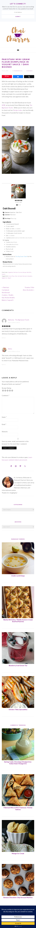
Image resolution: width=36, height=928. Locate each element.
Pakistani (24, 276)
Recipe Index (17, 110)
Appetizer (10, 272)
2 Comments (29, 70)
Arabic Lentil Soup (18, 576)
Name (4, 417)
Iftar (16, 276)
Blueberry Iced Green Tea (18, 665)
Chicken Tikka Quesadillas (18, 709)
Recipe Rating (6, 388)
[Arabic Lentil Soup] (18, 573)
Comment (6, 395)
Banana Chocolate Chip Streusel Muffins (18, 897)
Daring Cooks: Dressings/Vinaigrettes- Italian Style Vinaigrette (18, 763)
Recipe (24, 272)
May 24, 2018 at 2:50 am (14, 322)
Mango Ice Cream (18, 853)
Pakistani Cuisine (18, 272)
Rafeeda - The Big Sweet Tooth (18, 320)
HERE (3, 105)
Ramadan (30, 276)
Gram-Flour (12, 276)
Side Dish (28, 272)
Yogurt (9, 278)
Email (4, 424)
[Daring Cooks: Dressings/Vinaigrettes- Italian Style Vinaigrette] (18, 760)
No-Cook (20, 276)
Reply (4, 337)
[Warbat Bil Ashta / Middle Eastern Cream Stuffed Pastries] (18, 617)
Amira (10, 349)
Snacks (3, 274)
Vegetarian (4, 278)
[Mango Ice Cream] (18, 851)
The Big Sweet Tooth (21, 256)
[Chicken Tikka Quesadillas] (18, 707)
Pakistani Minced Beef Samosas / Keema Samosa (18, 808)
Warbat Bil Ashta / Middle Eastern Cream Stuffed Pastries (18, 620)
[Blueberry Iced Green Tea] (18, 663)
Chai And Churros (18, 35)
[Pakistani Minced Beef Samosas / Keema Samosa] (18, 805)
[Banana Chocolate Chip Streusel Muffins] (18, 895)
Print (19, 205)
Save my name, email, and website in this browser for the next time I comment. (15, 443)
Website (5, 431)
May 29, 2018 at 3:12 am (14, 351)
